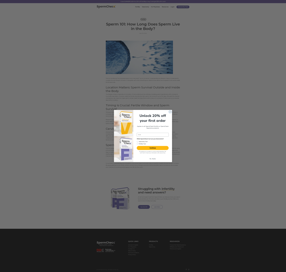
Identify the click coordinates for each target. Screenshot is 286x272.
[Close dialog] (170, 111)
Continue (153, 148)
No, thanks (153, 159)
